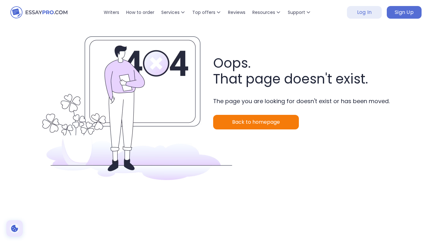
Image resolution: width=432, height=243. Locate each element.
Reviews (236, 12)
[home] (38, 12)
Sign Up (404, 12)
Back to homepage (256, 122)
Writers (111, 12)
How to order (140, 12)
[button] (173, 12)
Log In (364, 12)
